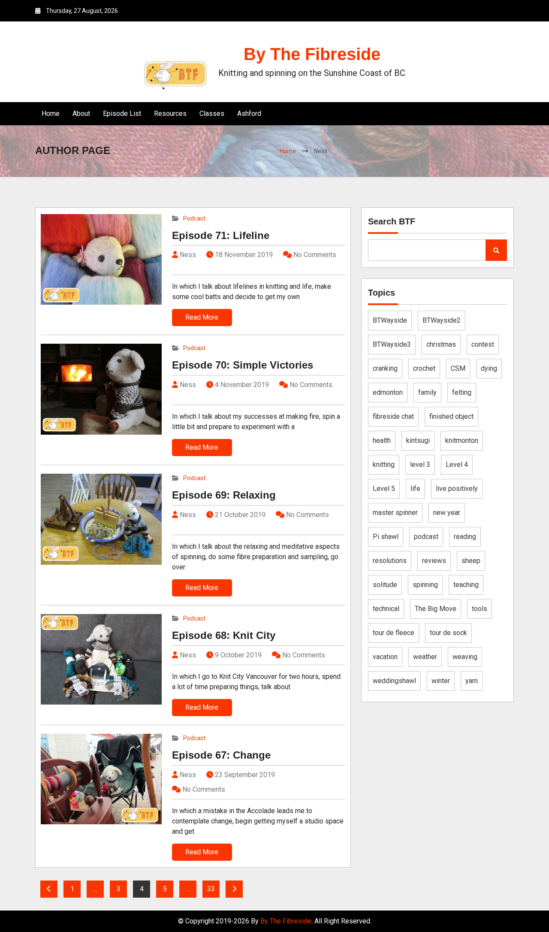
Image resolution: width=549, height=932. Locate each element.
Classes (211, 113)
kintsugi (418, 440)
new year (446, 512)
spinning (425, 585)
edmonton (388, 392)
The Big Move (435, 609)
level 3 (420, 464)
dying (489, 368)
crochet (424, 368)
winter (440, 681)
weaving (464, 657)
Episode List (122, 113)
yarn (471, 681)
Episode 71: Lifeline (220, 235)
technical (386, 609)
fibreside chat (393, 416)
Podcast (194, 218)
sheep (471, 561)
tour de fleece (393, 633)
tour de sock (448, 633)
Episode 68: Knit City (223, 635)
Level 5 (384, 488)
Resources (170, 113)
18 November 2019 (244, 255)
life (415, 488)
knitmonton (461, 440)
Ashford (249, 113)
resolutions (390, 561)
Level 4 (457, 464)
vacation (385, 657)
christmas (441, 344)
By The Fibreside (312, 54)
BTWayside (390, 320)
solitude (385, 585)
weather (425, 657)
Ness (187, 255)
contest (482, 344)
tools (479, 609)
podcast (426, 537)
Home (51, 113)
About (81, 113)
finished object (451, 416)
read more (201, 317)
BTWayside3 (392, 344)
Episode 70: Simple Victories (242, 365)
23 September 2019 (245, 775)
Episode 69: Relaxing (224, 495)
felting (461, 392)
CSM (458, 368)
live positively (457, 488)
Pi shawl (385, 537)
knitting (384, 464)
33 (211, 889)
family (427, 392)
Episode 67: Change (221, 755)
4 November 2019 (242, 385)
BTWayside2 (441, 320)
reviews (434, 561)
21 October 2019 (240, 515)
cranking (385, 368)
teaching (466, 585)
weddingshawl (394, 681)
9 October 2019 (238, 655)
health (382, 440)
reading (465, 537)
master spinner (395, 512)
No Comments (314, 255)
